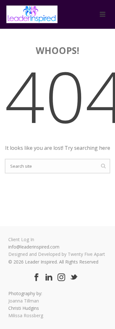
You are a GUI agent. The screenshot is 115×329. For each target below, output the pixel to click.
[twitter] (74, 277)
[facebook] (36, 277)
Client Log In (21, 239)
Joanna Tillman (23, 301)
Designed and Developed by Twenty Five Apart (56, 254)
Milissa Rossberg (25, 315)
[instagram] (61, 277)
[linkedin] (49, 277)
